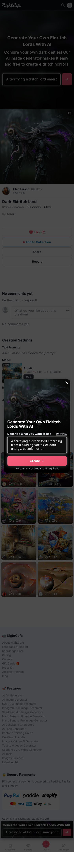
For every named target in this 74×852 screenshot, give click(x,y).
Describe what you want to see (29, 434)
